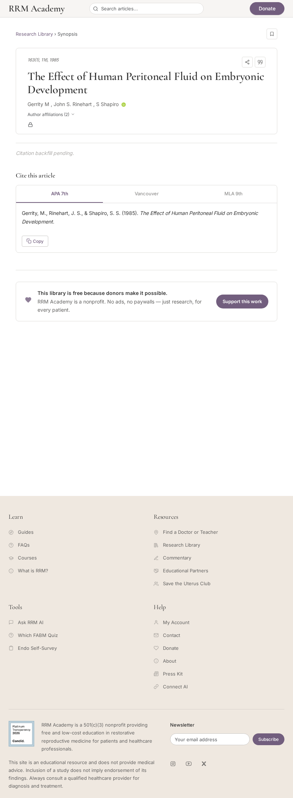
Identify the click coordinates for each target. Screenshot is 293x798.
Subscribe (268, 739)
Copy (38, 241)
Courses (27, 558)
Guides (26, 532)
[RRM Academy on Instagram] (173, 763)
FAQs (24, 545)
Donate (267, 8)
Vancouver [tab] (147, 193)
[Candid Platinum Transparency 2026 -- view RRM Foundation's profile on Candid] (21, 734)
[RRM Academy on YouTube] (188, 763)
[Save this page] (272, 34)
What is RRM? (33, 570)
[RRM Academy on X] (204, 763)
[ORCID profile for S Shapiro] (123, 104)
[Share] (247, 62)
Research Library (34, 34)
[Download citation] (260, 62)
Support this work (242, 301)
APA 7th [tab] (59, 193)
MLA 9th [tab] (233, 193)
